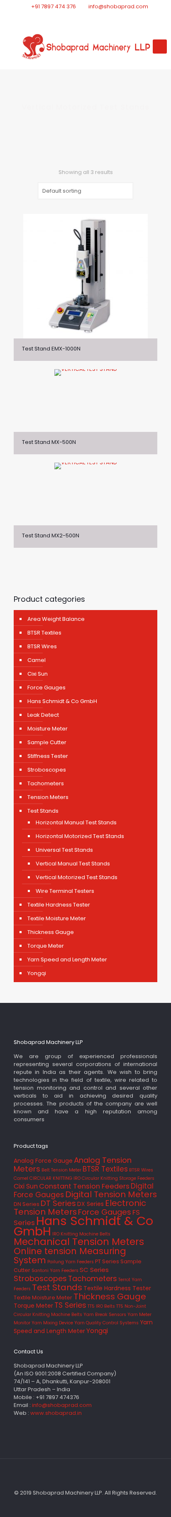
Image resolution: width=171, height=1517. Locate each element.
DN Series (26, 1204)
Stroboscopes (46, 770)
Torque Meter (45, 946)
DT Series (58, 1203)
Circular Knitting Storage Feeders (118, 1178)
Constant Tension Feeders (84, 1186)
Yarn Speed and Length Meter (67, 959)
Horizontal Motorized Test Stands (80, 836)
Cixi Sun (37, 674)
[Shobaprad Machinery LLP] (85, 46)
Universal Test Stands (64, 850)
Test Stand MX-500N (49, 442)
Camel (36, 660)
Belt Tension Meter (61, 1170)
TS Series (70, 1305)
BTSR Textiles (44, 633)
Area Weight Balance (56, 619)
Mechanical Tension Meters (79, 1241)
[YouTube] (96, 16)
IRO (55, 1234)
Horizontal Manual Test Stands (76, 822)
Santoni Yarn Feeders (55, 1270)
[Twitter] (85, 16)
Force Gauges (46, 687)
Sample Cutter (46, 742)
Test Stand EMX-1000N (51, 349)
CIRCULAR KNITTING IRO (55, 1178)
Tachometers (45, 783)
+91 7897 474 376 (53, 6)
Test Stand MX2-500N (50, 535)
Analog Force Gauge (43, 1161)
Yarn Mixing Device (52, 1323)
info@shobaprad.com (118, 6)
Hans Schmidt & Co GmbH (62, 701)
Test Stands (43, 811)
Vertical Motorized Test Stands (76, 877)
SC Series (94, 1269)
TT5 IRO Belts (101, 1306)
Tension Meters (47, 797)
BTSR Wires (42, 646)
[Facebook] (75, 16)
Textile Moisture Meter (56, 918)
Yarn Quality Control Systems (106, 1323)
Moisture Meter (47, 729)
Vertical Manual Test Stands (73, 864)
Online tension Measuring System (70, 1255)
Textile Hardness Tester (58, 905)
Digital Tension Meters (111, 1194)
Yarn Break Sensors (104, 1314)
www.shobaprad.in (56, 1413)
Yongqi (36, 973)
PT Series (107, 1261)
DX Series (90, 1204)
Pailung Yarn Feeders (70, 1262)
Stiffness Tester (47, 756)
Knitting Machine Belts (85, 1234)
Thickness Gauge (50, 932)
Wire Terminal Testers (65, 891)
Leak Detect (43, 715)
